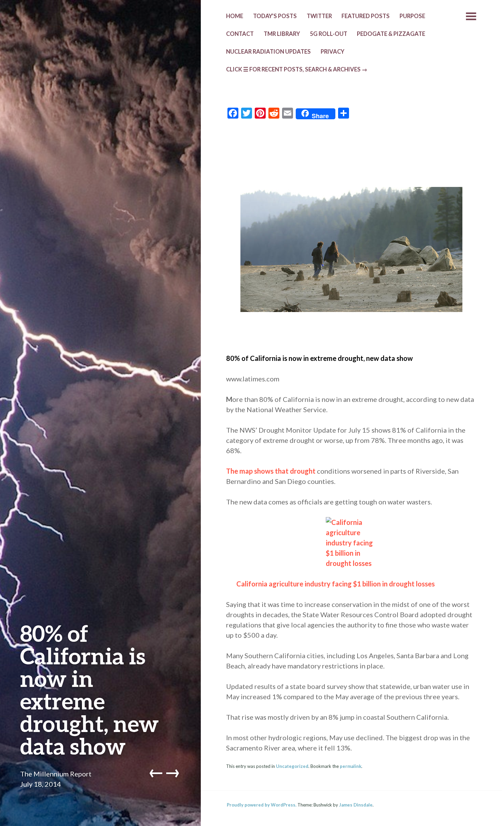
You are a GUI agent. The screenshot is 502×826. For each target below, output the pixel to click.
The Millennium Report (56, 774)
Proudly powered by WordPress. (261, 805)
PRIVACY (332, 51)
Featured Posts (365, 16)
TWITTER (319, 16)
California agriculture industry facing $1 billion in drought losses (335, 584)
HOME (234, 16)
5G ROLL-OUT (328, 33)
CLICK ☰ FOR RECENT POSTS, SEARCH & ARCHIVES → (296, 69)
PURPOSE (412, 16)
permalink (350, 766)
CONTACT (240, 33)
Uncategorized (292, 766)
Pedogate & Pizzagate (391, 33)
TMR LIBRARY (282, 33)
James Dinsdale (356, 805)
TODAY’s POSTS (275, 16)
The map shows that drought (271, 471)
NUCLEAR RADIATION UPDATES (268, 51)
